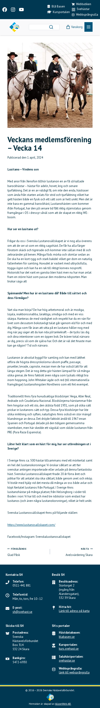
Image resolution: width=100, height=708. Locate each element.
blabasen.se (67, 637)
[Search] (51, 27)
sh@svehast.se (22, 612)
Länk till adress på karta (74, 611)
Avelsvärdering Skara (79, 552)
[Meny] (88, 27)
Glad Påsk (16, 552)
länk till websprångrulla (74, 672)
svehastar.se (67, 661)
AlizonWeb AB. (63, 703)
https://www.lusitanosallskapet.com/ (31, 525)
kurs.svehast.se (69, 649)
